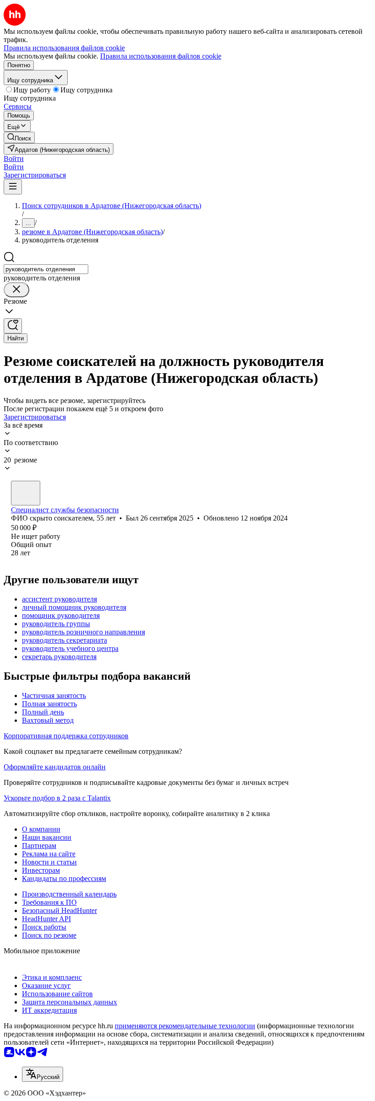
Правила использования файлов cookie (160, 56)
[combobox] (46, 269)
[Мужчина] (25, 493)
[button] (14, 158)
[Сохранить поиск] (13, 325)
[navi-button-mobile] (13, 186)
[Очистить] (16, 289)
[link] (19, 137)
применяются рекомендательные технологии (185, 1026)
